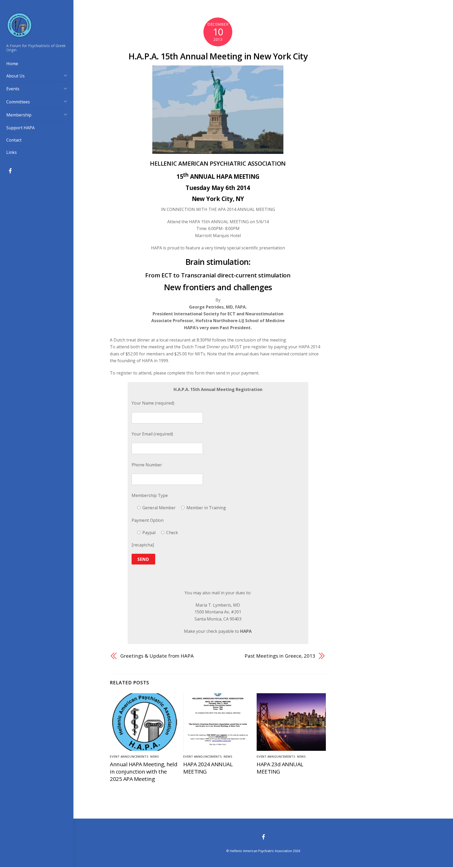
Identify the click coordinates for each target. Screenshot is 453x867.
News (154, 756)
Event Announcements (129, 756)
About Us (15, 76)
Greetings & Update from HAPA (156, 655)
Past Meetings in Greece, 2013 (280, 655)
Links (11, 152)
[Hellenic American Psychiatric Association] (19, 35)
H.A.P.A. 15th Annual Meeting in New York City (218, 56)
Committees (18, 102)
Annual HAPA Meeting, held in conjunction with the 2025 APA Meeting (143, 771)
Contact (13, 140)
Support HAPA (20, 128)
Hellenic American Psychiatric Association (261, 851)
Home (12, 63)
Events (12, 89)
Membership (18, 115)
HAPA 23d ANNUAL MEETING (280, 767)
